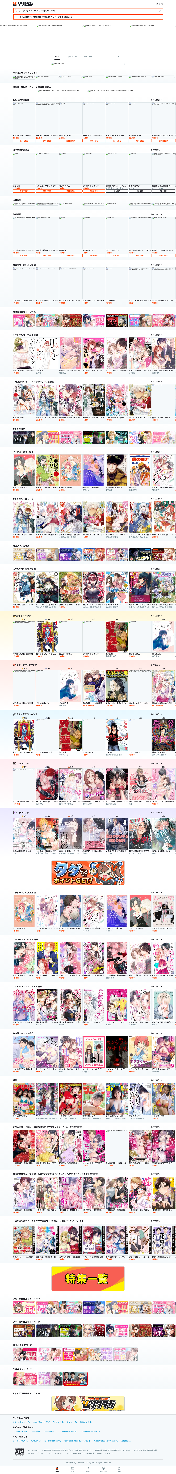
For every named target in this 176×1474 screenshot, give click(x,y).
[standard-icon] (160, 10)
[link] (47, 77)
